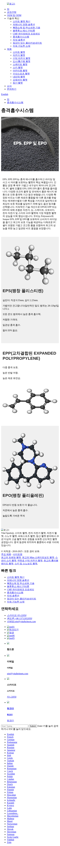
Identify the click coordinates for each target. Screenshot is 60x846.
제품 (9, 49)
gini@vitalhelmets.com (17, 673)
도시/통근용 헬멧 (21, 61)
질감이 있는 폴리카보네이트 (27, 43)
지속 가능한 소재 (21, 46)
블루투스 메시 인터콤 (24, 30)
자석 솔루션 (19, 40)
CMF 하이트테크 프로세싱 (26, 33)
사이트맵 (17, 554)
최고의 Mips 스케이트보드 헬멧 (38, 557)
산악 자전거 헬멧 (21, 58)
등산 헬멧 (18, 83)
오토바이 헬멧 (20, 80)
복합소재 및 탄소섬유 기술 (26, 27)
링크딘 (10, 720)
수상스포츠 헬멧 (21, 73)
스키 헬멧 (18, 67)
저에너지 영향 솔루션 (24, 24)
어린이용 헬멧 (20, 70)
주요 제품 (6, 554)
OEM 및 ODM (14, 15)
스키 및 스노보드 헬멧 (26, 563)
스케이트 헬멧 (20, 64)
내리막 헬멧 (19, 76)
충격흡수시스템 (21, 37)
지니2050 (11, 697)
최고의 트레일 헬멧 (11, 557)
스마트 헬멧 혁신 (21, 21)
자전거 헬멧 (19, 55)
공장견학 (11, 12)
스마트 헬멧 (19, 52)
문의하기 (11, 89)
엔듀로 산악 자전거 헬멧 (30, 560)
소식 (9, 86)
